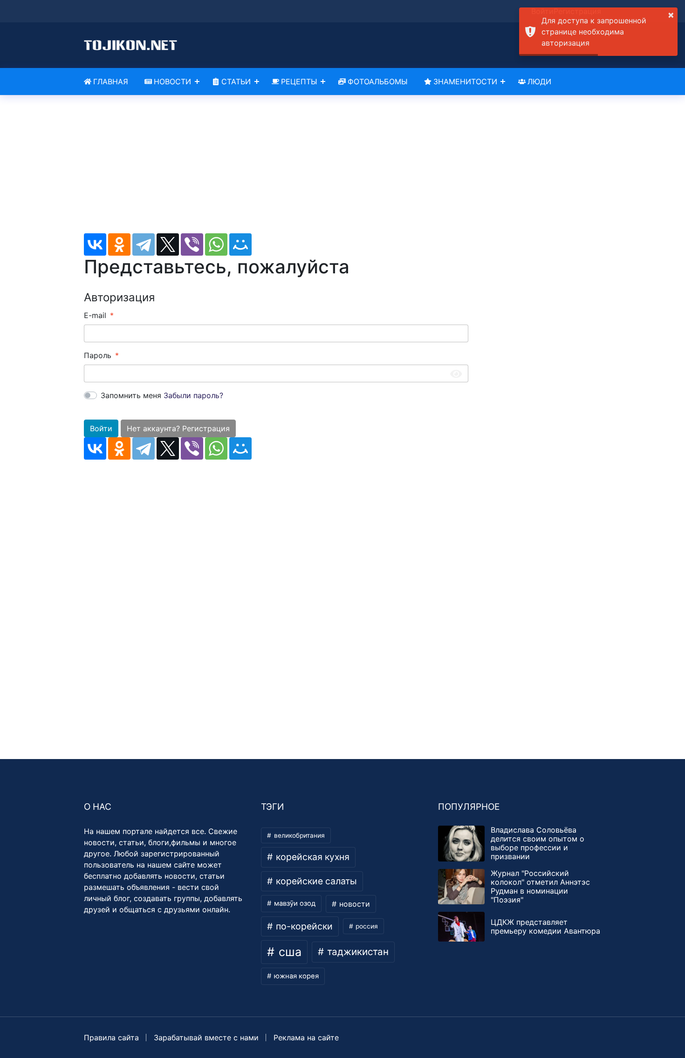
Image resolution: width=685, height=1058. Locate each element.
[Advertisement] (276, 168)
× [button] (671, 14)
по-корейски (303, 926)
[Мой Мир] (240, 244)
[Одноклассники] (119, 244)
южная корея (295, 976)
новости (353, 904)
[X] (168, 244)
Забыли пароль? (193, 395)
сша (288, 952)
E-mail (95, 315)
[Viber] (192, 244)
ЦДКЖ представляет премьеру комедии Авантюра (545, 926)
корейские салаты (315, 881)
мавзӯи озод (293, 903)
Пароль (97, 355)
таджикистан (356, 951)
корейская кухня (311, 856)
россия (366, 926)
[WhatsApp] (216, 244)
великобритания (298, 835)
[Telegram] (143, 244)
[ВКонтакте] (95, 244)
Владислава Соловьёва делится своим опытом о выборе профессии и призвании (537, 843)
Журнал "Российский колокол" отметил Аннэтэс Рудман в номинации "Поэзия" (540, 886)
